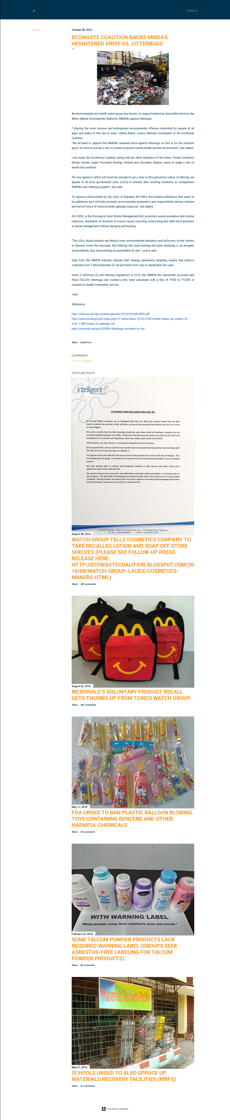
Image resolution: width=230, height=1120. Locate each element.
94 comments (87, 832)
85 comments (87, 965)
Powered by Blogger (117, 1108)
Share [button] (35, 30)
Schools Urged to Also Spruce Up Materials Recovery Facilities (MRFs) (124, 1076)
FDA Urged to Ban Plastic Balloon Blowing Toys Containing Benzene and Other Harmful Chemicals (132, 818)
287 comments (88, 705)
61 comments (87, 1086)
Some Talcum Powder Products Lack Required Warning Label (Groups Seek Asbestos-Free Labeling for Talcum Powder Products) (124, 949)
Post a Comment (82, 361)
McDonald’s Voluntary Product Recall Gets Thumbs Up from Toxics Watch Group (131, 695)
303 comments (88, 584)
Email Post (85, 342)
